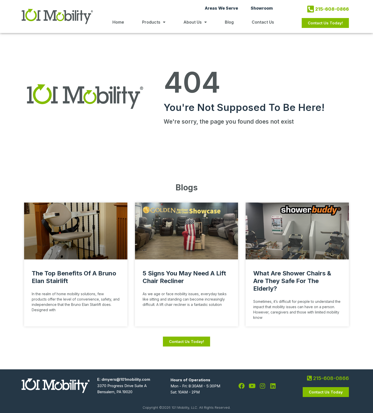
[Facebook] (242, 386)
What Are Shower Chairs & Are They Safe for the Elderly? (292, 281)
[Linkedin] (273, 386)
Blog (229, 22)
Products (151, 22)
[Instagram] (262, 386)
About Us (192, 22)
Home (118, 22)
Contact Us (263, 22)
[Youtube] (252, 386)
